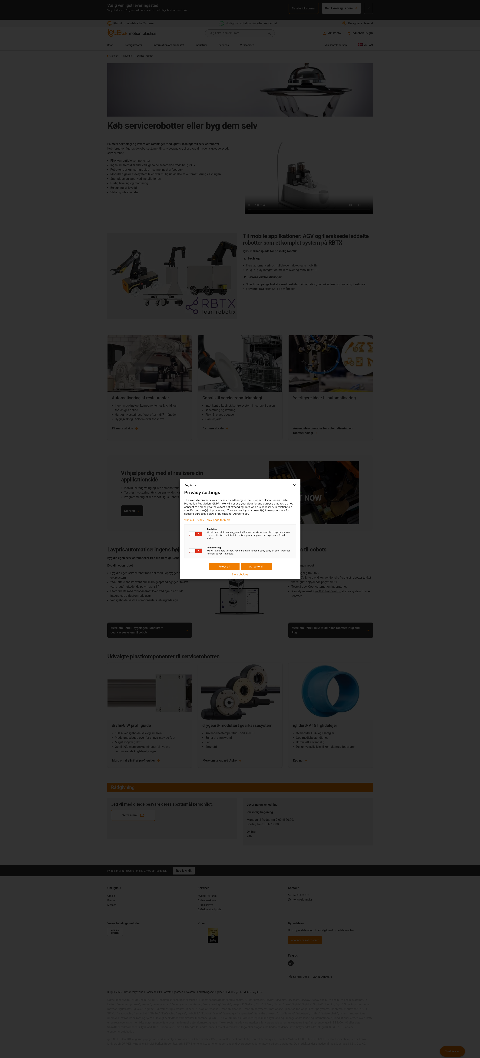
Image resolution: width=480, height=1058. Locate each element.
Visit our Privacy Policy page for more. (207, 519)
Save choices (240, 574)
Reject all (224, 566)
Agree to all (256, 566)
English (189, 485)
